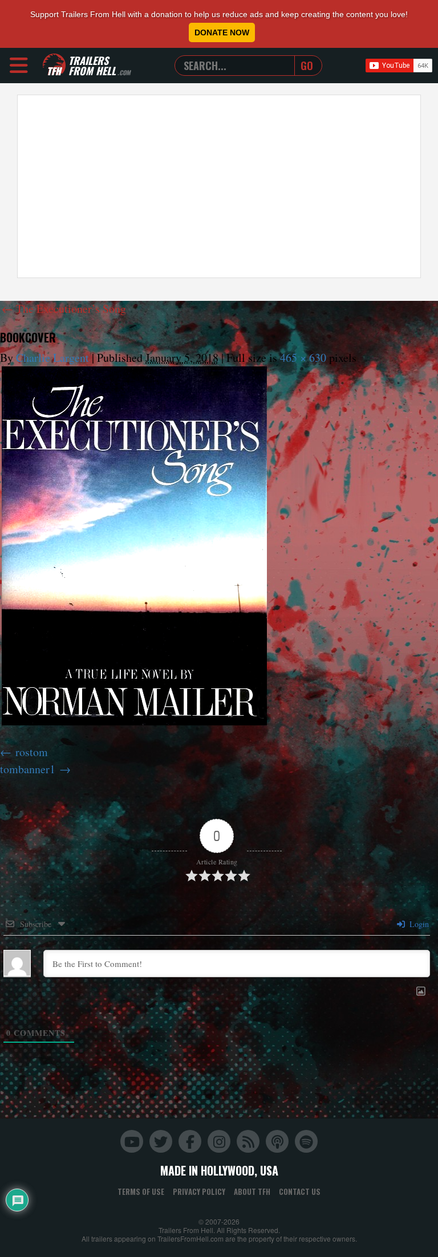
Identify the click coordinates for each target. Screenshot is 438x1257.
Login (418, 924)
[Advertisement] (219, 186)
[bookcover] (134, 545)
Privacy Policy (199, 1191)
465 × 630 (303, 357)
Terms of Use (140, 1191)
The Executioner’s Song (64, 308)
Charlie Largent (52, 357)
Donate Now (221, 32)
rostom (31, 752)
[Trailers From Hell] (54, 65)
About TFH (252, 1191)
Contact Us (300, 1191)
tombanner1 (27, 769)
